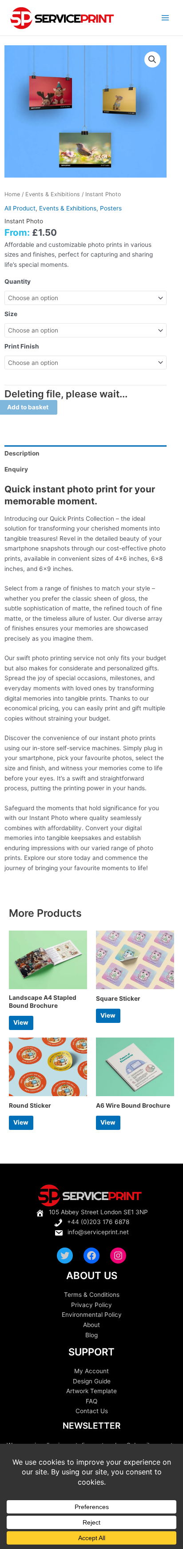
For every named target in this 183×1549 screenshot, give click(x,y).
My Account (91, 1371)
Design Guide (92, 1381)
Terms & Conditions (91, 1294)
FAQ (91, 1401)
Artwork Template (91, 1390)
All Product (20, 208)
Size (10, 313)
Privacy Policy (91, 1304)
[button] (152, 59)
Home (12, 194)
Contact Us (92, 1410)
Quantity (17, 281)
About (91, 1324)
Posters (111, 208)
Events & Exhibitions (52, 194)
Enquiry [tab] (16, 469)
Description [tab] (22, 453)
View (20, 1022)
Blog (91, 1335)
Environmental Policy (92, 1314)
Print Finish (21, 346)
